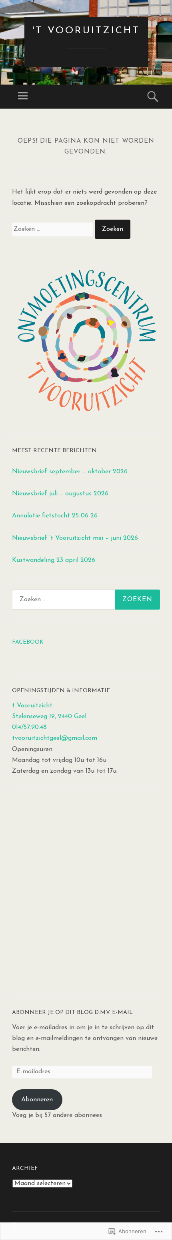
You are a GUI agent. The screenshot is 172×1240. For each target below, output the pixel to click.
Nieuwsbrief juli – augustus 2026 (60, 494)
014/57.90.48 (29, 727)
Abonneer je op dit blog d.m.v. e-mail (72, 1013)
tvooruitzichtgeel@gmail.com (54, 738)
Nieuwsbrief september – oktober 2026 (70, 472)
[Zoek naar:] (53, 229)
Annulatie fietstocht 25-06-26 (55, 516)
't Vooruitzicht (86, 31)
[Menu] (23, 97)
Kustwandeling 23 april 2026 (53, 560)
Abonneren (37, 1100)
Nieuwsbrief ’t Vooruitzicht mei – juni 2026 (75, 538)
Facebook (28, 642)
